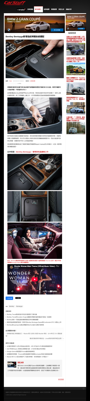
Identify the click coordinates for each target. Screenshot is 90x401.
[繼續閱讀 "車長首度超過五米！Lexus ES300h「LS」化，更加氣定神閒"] (75, 109)
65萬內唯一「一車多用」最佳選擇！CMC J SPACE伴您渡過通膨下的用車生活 (75, 118)
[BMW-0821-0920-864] (35, 24)
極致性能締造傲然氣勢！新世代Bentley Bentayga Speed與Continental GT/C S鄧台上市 (34, 322)
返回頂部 (61, 379)
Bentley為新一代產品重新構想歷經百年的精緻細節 (22, 320)
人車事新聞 (32, 81)
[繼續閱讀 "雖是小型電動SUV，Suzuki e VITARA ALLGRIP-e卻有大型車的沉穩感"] (75, 89)
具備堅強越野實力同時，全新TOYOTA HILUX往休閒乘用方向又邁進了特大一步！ (75, 59)
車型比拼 (61, 9)
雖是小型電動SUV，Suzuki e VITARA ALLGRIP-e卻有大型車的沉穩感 (75, 79)
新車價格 (30, 9)
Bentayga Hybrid (16, 262)
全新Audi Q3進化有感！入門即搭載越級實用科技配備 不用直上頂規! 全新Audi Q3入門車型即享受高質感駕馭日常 (75, 39)
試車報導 (46, 9)
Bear (10, 81)
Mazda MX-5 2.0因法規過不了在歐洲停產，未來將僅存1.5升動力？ (28, 357)
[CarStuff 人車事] (15, 1)
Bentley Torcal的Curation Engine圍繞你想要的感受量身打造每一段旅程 (29, 317)
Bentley (11, 306)
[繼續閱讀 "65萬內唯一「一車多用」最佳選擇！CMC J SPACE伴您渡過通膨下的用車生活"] (75, 128)
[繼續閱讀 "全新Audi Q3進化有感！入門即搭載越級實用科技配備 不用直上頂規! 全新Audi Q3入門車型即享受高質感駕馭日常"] (75, 49)
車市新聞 (38, 9)
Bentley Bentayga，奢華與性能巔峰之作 (32, 152)
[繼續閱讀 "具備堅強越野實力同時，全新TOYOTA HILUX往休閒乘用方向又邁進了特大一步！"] (75, 69)
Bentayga (19, 306)
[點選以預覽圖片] (35, 59)
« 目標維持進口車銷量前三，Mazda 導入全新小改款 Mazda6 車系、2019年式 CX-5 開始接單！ (34, 334)
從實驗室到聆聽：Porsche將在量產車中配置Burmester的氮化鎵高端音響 (29, 354)
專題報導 (54, 9)
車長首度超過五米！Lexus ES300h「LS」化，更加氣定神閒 (75, 99)
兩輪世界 (69, 9)
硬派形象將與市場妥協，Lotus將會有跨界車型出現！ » (47, 338)
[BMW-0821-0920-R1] (76, 22)
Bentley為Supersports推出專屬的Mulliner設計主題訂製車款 (25, 325)
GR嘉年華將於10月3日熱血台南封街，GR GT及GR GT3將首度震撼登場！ (30, 346)
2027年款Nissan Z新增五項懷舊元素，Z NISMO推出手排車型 (26, 349)
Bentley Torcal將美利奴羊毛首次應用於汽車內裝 (22, 314)
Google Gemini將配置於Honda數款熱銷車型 (21, 351)
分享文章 (9, 298)
